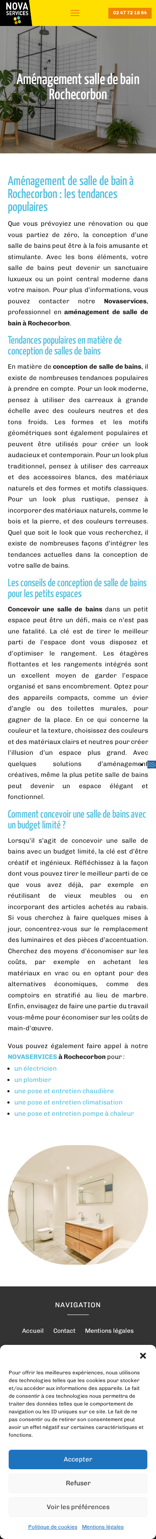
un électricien (35, 1068)
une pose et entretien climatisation (68, 1102)
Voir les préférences (78, 1507)
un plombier (32, 1080)
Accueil (33, 1331)
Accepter (78, 1459)
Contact (64, 1331)
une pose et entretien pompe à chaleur (74, 1113)
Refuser (78, 1483)
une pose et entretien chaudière (64, 1091)
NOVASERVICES (32, 1057)
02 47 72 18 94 (130, 13)
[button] (143, 1355)
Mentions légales (103, 1527)
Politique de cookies (53, 1527)
